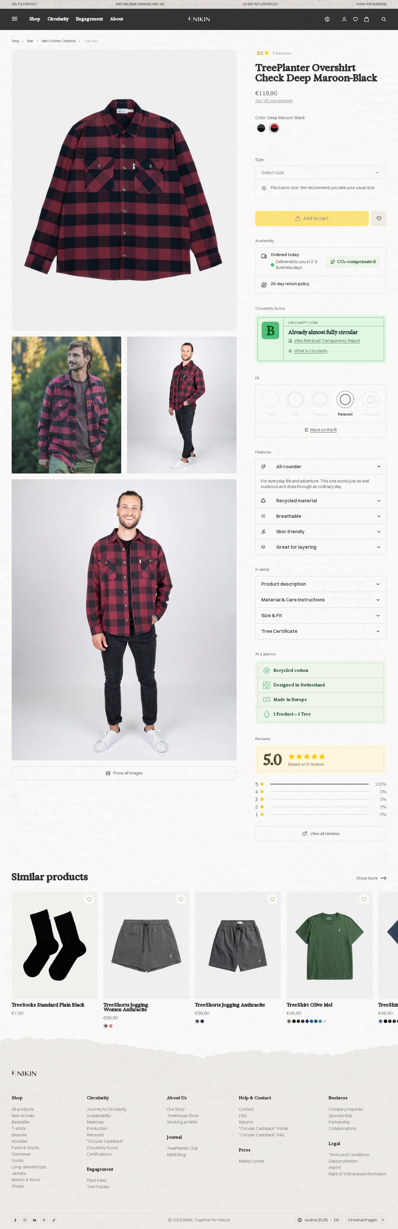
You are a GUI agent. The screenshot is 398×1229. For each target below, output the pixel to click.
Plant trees (96, 1180)
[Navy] (307, 1021)
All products (23, 1109)
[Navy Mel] (311, 1021)
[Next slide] (380, 945)
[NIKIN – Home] (24, 1074)
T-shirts (19, 1128)
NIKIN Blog (176, 1154)
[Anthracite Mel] (105, 1026)
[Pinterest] (44, 1220)
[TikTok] (53, 1220)
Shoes (18, 1186)
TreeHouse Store (182, 1115)
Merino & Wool (26, 1179)
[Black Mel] (298, 1021)
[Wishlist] (355, 19)
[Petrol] (316, 1021)
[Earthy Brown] (302, 1021)
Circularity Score (102, 1147)
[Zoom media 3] (182, 405)
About (116, 19)
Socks (17, 1160)
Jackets (19, 1173)
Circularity (58, 19)
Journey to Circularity (106, 1109)
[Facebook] (15, 1220)
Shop (34, 19)
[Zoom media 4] (124, 619)
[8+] (324, 1021)
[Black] (294, 1021)
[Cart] (366, 19)
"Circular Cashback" (105, 1141)
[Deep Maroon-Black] (274, 128)
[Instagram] (25, 1220)
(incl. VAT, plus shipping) (274, 100)
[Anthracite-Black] (261, 128)
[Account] (344, 19)
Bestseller (21, 1122)
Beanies (19, 1135)
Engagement (89, 19)
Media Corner (251, 1161)
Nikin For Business (371, 4)
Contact (246, 1109)
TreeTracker (98, 1186)
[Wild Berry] (110, 1026)
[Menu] (14, 19)
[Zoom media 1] (124, 190)
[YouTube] (34, 1220)
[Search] (383, 19)
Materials (95, 1122)
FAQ (242, 1115)
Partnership (339, 1122)
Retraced (95, 1135)
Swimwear (21, 1154)
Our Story (176, 1109)
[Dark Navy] (202, 1021)
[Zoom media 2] (66, 405)
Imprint (335, 1167)
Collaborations (342, 1128)
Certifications (99, 1154)
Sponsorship (340, 1115)
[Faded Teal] (320, 1021)
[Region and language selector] (327, 19)
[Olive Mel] (289, 1021)
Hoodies (19, 1141)
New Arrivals (23, 1115)
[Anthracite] (197, 1021)
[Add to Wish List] (378, 218)
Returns (246, 1122)
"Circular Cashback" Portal (263, 1128)
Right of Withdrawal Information (357, 1174)
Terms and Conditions (349, 1154)
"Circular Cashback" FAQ (261, 1135)
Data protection (343, 1161)
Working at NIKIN (182, 1122)
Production (97, 1128)
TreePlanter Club (182, 1148)
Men (30, 41)
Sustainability (99, 1115)
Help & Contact (24, 4)
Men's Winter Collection (59, 41)
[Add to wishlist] (89, 899)
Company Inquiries (346, 1109)
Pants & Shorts (25, 1147)
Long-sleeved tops (29, 1167)
